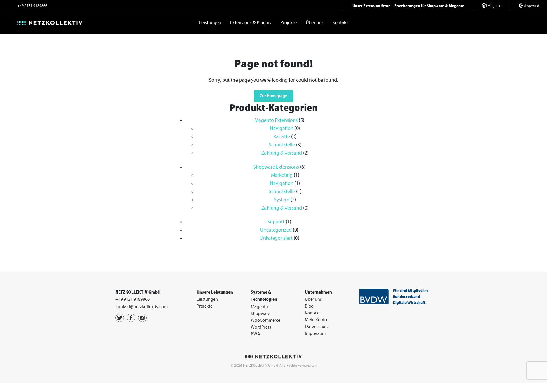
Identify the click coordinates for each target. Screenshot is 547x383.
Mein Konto (316, 319)
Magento (259, 306)
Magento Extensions (276, 120)
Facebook (131, 318)
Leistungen (210, 23)
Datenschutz (317, 326)
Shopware (260, 313)
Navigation (281, 128)
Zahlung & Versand (281, 153)
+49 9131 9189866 (32, 5)
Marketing (282, 175)
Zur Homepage (273, 95)
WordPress (261, 327)
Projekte (288, 23)
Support (276, 222)
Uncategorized (276, 230)
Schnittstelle (282, 145)
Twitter (119, 318)
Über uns (314, 23)
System (281, 200)
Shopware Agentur (528, 5)
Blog (309, 306)
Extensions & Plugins (250, 23)
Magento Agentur (491, 5)
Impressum (315, 333)
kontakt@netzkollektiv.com (141, 306)
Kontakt (340, 23)
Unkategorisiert (276, 238)
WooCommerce (265, 320)
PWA (255, 334)
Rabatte (281, 137)
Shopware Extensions (276, 167)
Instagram (142, 318)
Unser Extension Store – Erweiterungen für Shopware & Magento (408, 5)
